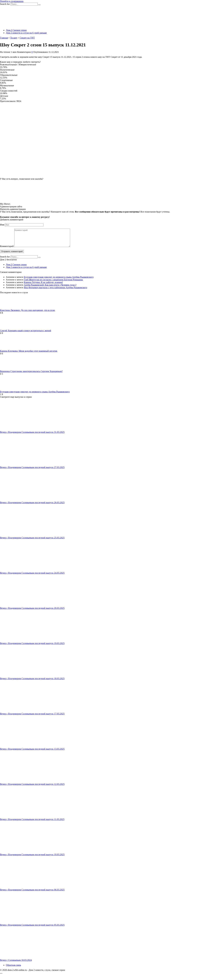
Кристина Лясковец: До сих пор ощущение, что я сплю (27, 310)
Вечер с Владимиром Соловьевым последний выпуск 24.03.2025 (32, 573)
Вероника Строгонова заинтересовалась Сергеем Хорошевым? (31, 371)
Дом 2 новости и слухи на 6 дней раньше (26, 33)
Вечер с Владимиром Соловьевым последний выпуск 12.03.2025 (32, 784)
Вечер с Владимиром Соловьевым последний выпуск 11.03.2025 (32, 819)
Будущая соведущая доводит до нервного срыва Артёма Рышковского (59, 277)
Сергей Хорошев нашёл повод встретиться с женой (25, 330)
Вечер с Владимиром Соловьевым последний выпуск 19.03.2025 (32, 643)
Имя (2, 224)
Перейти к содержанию (11, 1)
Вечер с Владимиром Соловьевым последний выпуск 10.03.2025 (32, 854)
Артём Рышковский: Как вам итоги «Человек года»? (50, 285)
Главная (4, 38)
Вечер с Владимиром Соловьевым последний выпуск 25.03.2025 (32, 537)
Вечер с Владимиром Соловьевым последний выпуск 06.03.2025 (32, 889)
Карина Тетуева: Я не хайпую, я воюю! (43, 282)
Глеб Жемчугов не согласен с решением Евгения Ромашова (53, 279)
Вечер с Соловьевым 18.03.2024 (16, 960)
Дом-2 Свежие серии (16, 30)
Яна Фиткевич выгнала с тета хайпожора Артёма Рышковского (55, 287)
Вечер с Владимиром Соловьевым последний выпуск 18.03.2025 (32, 678)
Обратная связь (13, 965)
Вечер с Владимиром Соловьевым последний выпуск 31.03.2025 (32, 432)
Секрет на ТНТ (27, 38)
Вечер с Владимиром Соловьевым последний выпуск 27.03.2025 (32, 467)
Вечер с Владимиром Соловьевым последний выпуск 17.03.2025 (32, 713)
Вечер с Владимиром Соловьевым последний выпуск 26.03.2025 (32, 502)
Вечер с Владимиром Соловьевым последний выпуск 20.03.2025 (32, 608)
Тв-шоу (13, 38)
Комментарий (7, 246)
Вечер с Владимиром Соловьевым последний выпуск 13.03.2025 (32, 749)
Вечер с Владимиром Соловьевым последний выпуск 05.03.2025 (32, 925)
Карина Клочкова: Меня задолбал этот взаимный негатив (28, 351)
